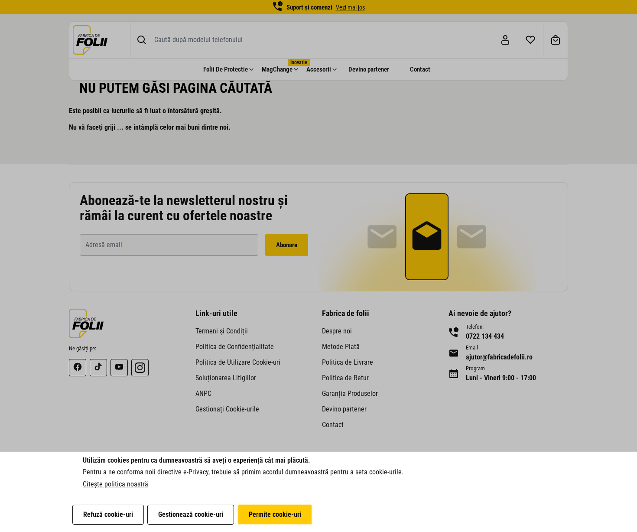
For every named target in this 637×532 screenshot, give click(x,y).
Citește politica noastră (115, 484)
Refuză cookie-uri (108, 514)
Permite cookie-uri (275, 514)
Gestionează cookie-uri (190, 514)
